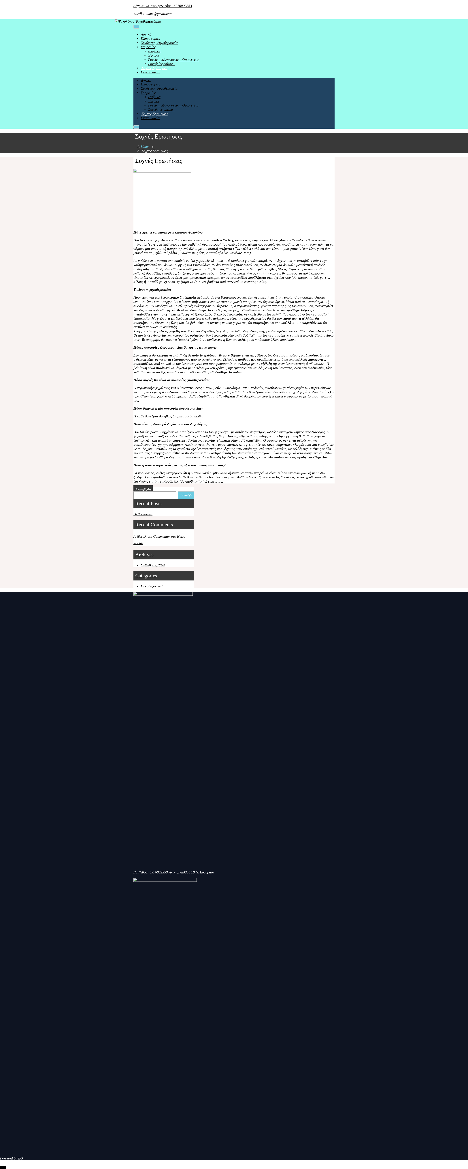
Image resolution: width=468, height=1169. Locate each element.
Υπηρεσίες (148, 47)
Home (145, 147)
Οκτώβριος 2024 (153, 565)
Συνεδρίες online (161, 64)
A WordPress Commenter (151, 536)
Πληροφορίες (150, 38)
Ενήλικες (154, 51)
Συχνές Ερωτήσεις (154, 68)
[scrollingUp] (3, 1167)
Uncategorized (152, 586)
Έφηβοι (153, 55)
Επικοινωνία (150, 72)
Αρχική (146, 34)
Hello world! (142, 514)
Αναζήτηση (143, 489)
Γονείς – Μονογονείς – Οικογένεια (173, 59)
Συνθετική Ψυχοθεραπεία (159, 43)
